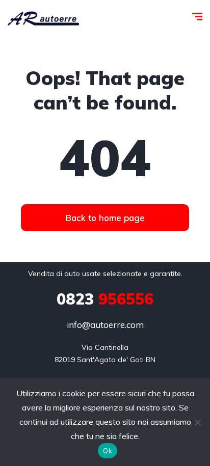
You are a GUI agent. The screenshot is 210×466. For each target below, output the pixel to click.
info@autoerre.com (105, 324)
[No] (197, 422)
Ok (107, 451)
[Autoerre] (43, 18)
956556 (105, 299)
